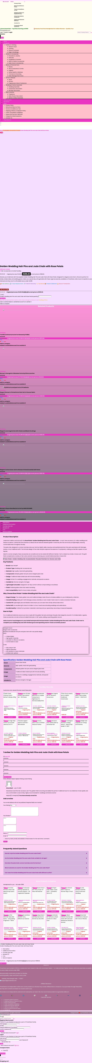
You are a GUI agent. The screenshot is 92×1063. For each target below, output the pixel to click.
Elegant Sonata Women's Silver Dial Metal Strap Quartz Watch (9, 902)
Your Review (7, 815)
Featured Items (7, 100)
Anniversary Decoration (15, 89)
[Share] (3, 1057)
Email (5, 836)
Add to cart (3, 298)
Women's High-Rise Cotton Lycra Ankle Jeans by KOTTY (9, 735)
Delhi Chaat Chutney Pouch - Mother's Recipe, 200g (9, 709)
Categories (6, 43)
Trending (5, 130)
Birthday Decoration (14, 90)
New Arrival (6, 101)
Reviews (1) (6, 528)
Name (5, 833)
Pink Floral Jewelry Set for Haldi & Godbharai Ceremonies (67, 709)
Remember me (5, 1042)
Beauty (11, 67)
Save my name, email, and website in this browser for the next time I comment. (27, 839)
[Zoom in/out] (0, 1057)
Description (6, 522)
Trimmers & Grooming (15, 74)
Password (8, 1027)
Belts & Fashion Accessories (16, 61)
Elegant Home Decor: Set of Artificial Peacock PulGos (38, 735)
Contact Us (17, 23)
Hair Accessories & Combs (16, 68)
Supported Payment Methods (19, 20)
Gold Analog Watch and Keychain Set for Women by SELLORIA (38, 930)
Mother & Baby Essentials (16, 98)
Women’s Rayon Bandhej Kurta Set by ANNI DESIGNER (16, 508)
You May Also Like (8, 526)
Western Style (13, 47)
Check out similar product (58, 622)
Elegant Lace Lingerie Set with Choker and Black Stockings (18, 431)
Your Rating (6, 805)
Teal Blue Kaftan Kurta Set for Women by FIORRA (14, 334)
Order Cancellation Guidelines (19, 17)
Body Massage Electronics (16, 76)
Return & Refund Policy (10, 1002)
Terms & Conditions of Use (19, 10)
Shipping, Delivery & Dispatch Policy (19, 13)
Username (3, 1024)
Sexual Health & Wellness (16, 72)
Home (5, 41)
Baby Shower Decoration (16, 96)
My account (6, 1)
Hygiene (11, 70)
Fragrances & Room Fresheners (18, 83)
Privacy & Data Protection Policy (12, 1008)
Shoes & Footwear (14, 50)
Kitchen (11, 81)
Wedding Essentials (14, 87)
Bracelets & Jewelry (14, 56)
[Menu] (0, 123)
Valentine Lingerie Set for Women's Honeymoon (53, 708)
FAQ (4, 530)
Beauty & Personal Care (12, 65)
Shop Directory (7, 120)
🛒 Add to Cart (10, 717)
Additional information (9, 524)
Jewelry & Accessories (12, 54)
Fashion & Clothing (11, 45)
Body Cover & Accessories (16, 63)
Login (1, 1043)
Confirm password (5, 1029)
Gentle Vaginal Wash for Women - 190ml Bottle (24, 735)
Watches (11, 57)
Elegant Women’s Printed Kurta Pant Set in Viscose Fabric (17, 392)
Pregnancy (12, 94)
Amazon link (62, 556)
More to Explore (7, 531)
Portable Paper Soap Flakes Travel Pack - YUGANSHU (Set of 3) (51, 902)
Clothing (11, 48)
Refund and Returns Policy (19, 6)
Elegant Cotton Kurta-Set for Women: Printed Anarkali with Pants (20, 470)
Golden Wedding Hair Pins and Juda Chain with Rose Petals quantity (19, 296)
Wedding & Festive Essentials (14, 85)
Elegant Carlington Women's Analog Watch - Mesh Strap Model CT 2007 (67, 735)
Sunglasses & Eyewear (15, 59)
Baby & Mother (10, 92)
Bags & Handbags (14, 52)
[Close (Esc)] (4, 1057)
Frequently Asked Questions (18, 26)
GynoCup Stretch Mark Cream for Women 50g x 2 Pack (67, 902)
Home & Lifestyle (10, 78)
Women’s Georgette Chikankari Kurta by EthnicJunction (17, 373)
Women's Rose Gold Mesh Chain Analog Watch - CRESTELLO (81, 708)
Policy (12, 1)
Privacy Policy (17, 3)
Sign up (2, 1031)
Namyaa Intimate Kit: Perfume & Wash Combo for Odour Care (52, 930)
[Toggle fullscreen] (2, 1057)
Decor (10, 79)
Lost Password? (23, 1040)
